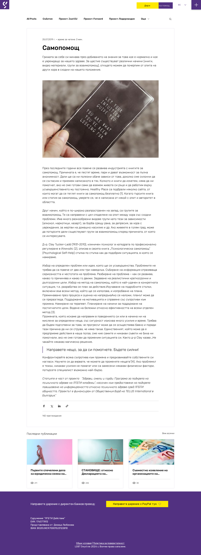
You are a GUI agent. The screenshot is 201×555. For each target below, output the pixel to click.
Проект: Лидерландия (122, 18)
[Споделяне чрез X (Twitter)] (51, 406)
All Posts (31, 18)
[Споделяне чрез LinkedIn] (59, 406)
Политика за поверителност (109, 543)
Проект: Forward (93, 18)
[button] (170, 19)
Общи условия (84, 543)
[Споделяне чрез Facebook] (43, 406)
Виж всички (168, 433)
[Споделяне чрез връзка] (66, 406)
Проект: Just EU (68, 18)
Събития (48, 18)
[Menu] (196, 5)
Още (143, 18)
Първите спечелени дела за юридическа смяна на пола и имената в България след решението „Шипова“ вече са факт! (49, 472)
